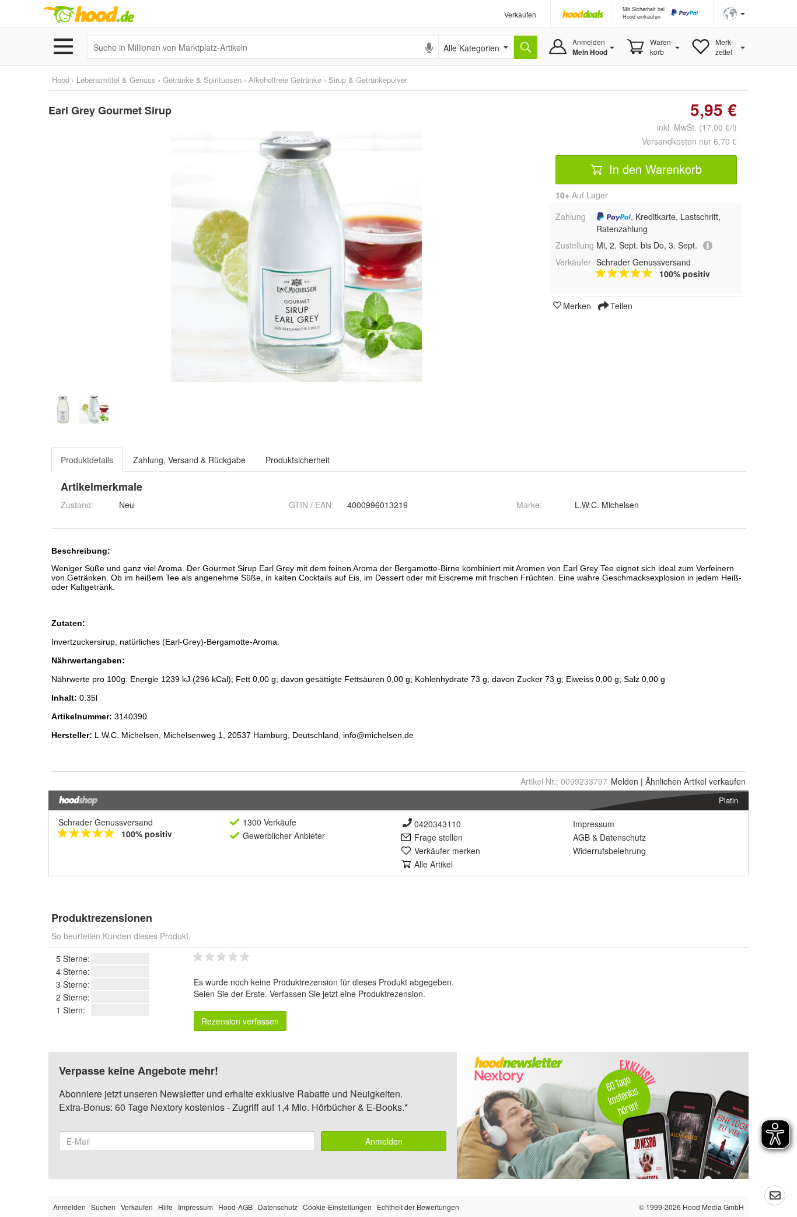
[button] (734, 13)
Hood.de (89, 14)
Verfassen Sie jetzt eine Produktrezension (346, 993)
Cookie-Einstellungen (337, 1207)
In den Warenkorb (654, 168)
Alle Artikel (433, 864)
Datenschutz (623, 837)
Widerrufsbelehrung (609, 850)
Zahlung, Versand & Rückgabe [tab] (189, 460)
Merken (577, 305)
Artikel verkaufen (695, 781)
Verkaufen (520, 14)
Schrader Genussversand (105, 822)
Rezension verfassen (240, 1021)
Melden (624, 781)
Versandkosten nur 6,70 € (689, 141)
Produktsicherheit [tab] (297, 460)
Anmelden (384, 1141)
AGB (581, 837)
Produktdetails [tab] (87, 460)
